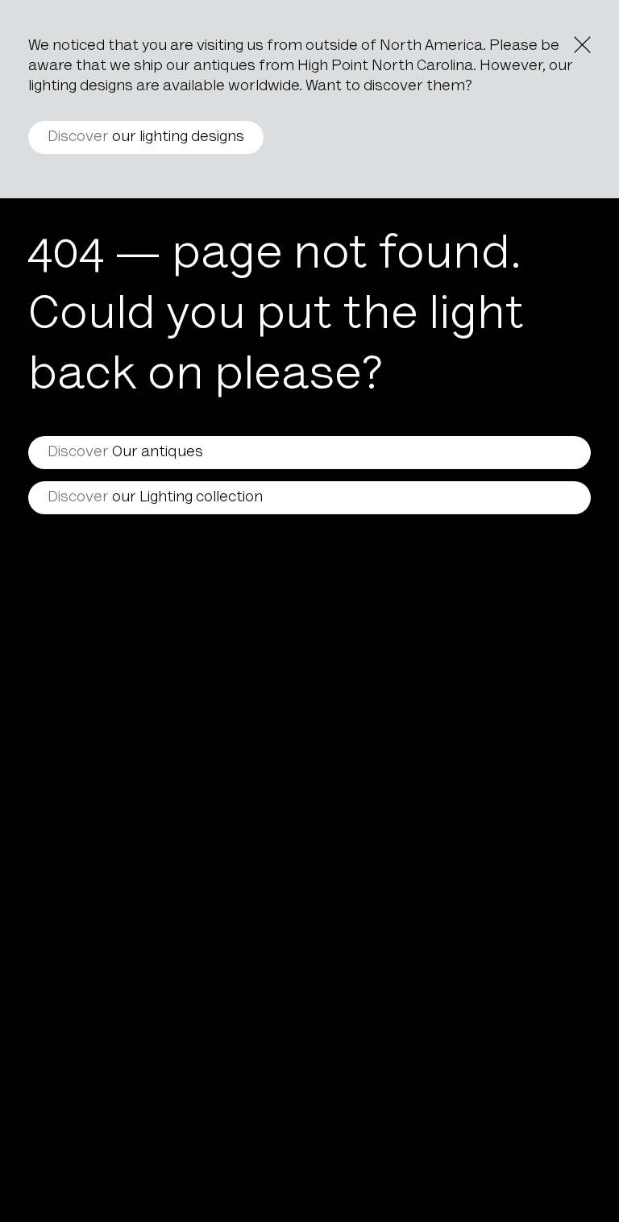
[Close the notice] (582, 44)
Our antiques (125, 452)
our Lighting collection (155, 497)
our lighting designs (146, 137)
